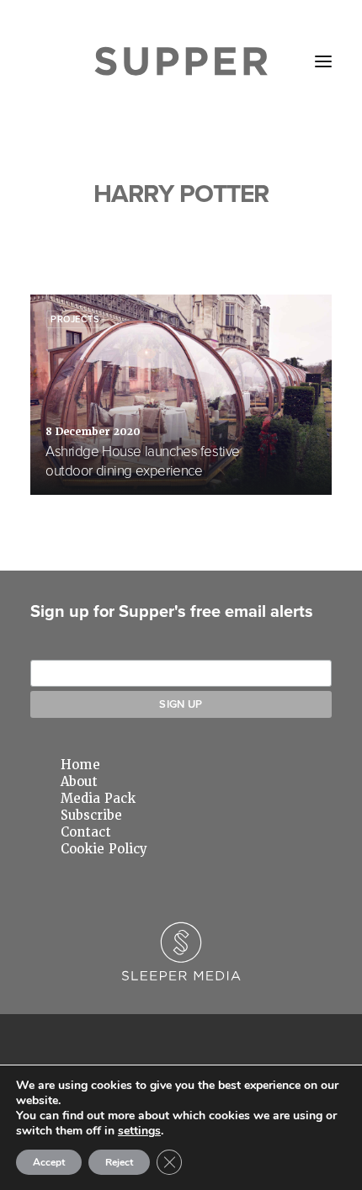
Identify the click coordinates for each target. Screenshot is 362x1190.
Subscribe (91, 815)
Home (80, 765)
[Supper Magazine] (181, 61)
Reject (119, 1162)
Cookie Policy (104, 849)
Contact (86, 832)
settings (139, 1131)
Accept (49, 1162)
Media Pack (98, 798)
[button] (323, 61)
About (79, 781)
